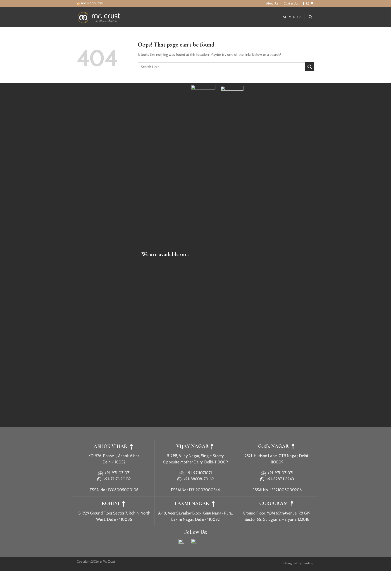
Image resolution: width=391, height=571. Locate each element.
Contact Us (291, 3)
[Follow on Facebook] (303, 3)
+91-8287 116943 (279, 479)
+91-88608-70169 (198, 479)
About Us (272, 3)
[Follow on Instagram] (307, 3)
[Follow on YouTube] (312, 3)
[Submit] (309, 66)
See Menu (290, 17)
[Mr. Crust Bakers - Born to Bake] (99, 17)
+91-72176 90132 (116, 479)
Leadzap (308, 563)
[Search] (310, 17)
